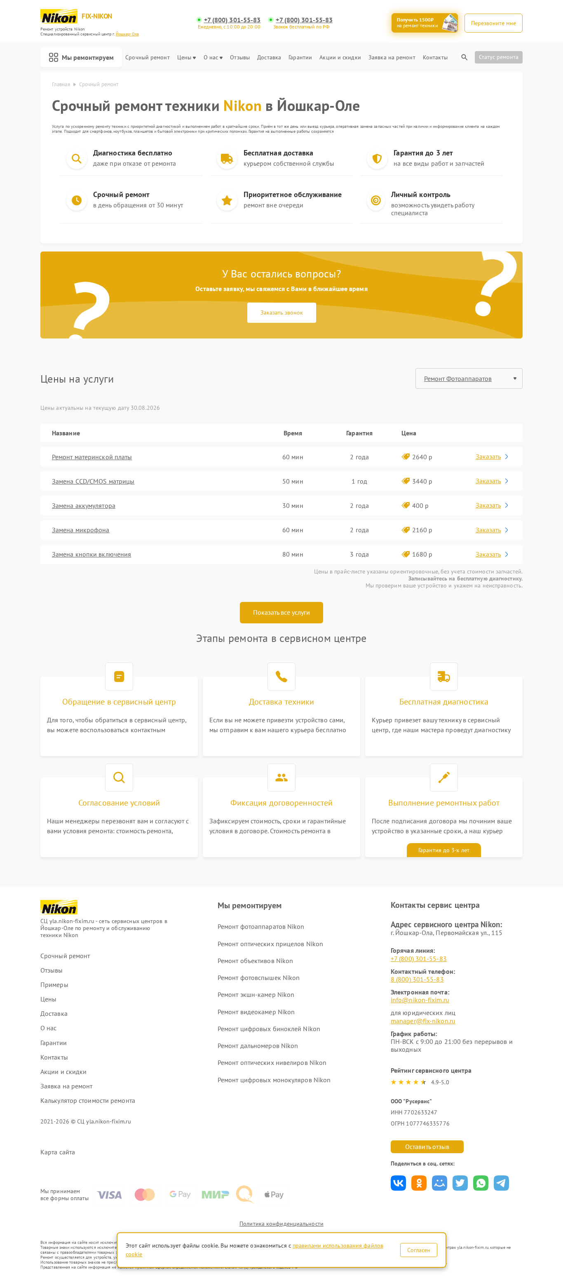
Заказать (488, 456)
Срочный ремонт (147, 57)
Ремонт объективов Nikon (255, 960)
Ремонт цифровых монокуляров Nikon (274, 1080)
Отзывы (240, 57)
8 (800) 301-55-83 (417, 979)
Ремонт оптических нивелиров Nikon (272, 1062)
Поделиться (398, 1183)
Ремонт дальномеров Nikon (258, 1045)
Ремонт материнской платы (92, 457)
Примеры (54, 985)
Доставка (269, 57)
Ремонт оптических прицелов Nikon (270, 944)
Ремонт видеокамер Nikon (256, 1012)
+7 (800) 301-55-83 (232, 20)
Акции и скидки (340, 57)
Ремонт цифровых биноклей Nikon (269, 1029)
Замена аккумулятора (83, 505)
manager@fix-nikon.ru (423, 1021)
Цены (184, 57)
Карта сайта (57, 1152)
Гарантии (300, 57)
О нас (211, 57)
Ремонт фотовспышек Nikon (259, 977)
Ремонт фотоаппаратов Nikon (261, 926)
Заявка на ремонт (391, 57)
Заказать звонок (281, 312)
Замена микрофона (81, 530)
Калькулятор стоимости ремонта (87, 1100)
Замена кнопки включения (91, 554)
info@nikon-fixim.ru (420, 1000)
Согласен (418, 1250)
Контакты (435, 57)
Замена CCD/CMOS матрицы (93, 481)
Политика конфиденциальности (281, 1223)
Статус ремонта (498, 57)
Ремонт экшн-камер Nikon (256, 994)
